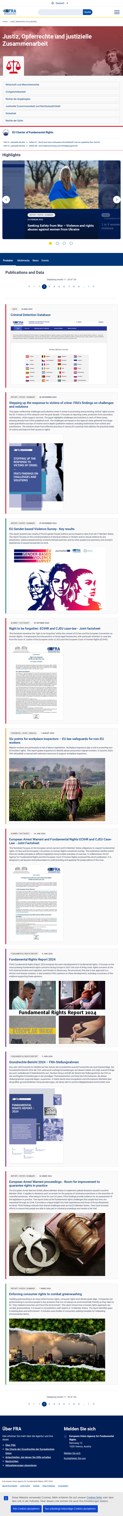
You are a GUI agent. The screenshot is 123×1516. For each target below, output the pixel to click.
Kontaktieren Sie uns (75, 1458)
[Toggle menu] (117, 12)
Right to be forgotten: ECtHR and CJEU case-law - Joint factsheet (54, 628)
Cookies (36, 1486)
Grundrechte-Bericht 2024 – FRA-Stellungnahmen (44, 1062)
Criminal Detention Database (31, 315)
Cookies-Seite (94, 1497)
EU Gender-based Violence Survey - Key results (42, 529)
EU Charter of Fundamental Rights (32, 132)
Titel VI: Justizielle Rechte (14, 142)
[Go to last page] (93, 286)
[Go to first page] (29, 286)
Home (5, 22)
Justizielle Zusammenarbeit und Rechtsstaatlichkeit (33, 106)
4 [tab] (71, 243)
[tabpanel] (61, 199)
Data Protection (48, 1486)
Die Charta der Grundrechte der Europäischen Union (29, 1451)
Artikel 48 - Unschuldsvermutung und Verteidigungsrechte (53, 146)
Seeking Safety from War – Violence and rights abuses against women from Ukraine (61, 227)
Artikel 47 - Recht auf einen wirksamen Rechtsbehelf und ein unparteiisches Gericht (64, 142)
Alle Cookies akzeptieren (26, 1508)
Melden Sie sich (72, 1453)
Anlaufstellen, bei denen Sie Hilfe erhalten (28, 1457)
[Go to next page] (88, 286)
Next (117, 199)
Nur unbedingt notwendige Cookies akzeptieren (70, 1508)
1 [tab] (50, 243)
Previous (6, 199)
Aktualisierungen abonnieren (21, 1465)
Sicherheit (11, 113)
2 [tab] (57, 243)
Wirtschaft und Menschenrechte (22, 84)
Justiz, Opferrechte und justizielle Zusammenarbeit (30, 22)
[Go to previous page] (34, 286)
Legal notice (25, 1486)
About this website (9, 1486)
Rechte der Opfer (14, 120)
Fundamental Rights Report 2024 (32, 959)
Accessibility (63, 1486)
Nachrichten (11, 1461)
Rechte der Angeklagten (18, 99)
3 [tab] (64, 243)
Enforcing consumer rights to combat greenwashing (45, 1294)
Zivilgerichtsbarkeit (16, 91)
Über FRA (10, 1445)
